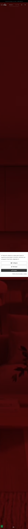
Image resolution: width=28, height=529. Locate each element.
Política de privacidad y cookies (19, 274)
